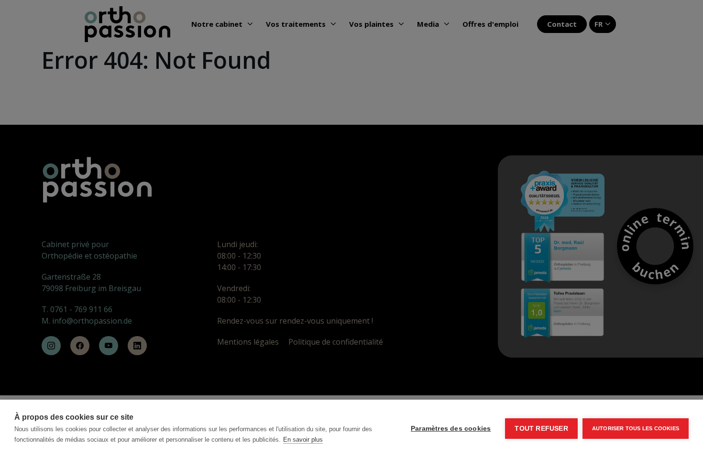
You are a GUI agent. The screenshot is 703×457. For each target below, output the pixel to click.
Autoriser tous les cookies (635, 428)
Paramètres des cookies (451, 428)
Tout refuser (541, 428)
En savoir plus (303, 439)
